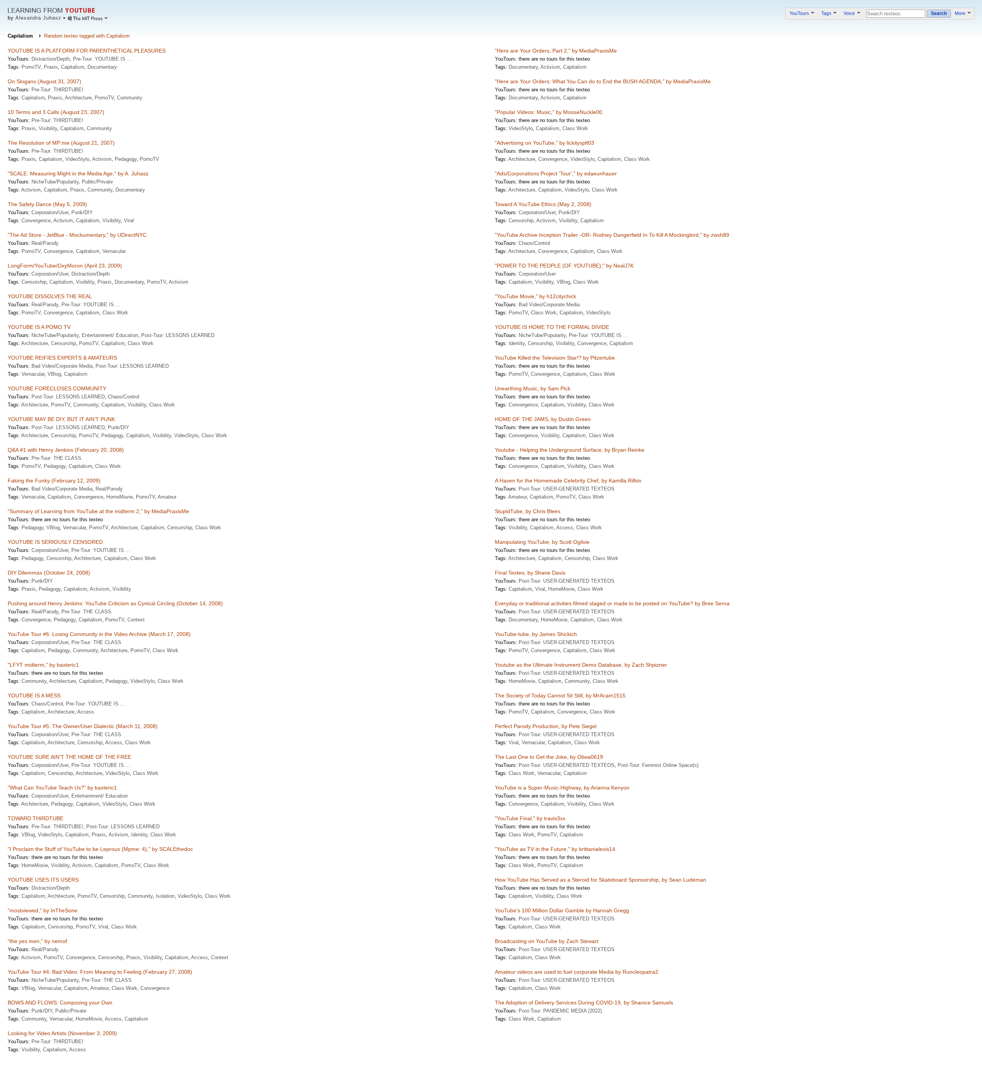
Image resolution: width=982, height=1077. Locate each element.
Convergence (552, 159)
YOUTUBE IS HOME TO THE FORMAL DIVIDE (552, 327)
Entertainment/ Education (110, 335)
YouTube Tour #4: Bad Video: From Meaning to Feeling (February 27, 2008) (100, 972)
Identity (517, 343)
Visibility (48, 128)
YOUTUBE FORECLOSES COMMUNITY (57, 388)
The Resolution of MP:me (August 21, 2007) (61, 143)
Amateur (167, 497)
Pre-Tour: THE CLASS (56, 458)
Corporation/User (49, 212)
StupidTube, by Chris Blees (527, 511)
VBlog (563, 282)
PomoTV (31, 67)
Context (136, 620)
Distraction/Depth (50, 59)
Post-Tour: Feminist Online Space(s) (658, 765)
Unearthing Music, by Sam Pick (532, 388)
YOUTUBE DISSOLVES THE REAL (50, 296)
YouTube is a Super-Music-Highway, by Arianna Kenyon (562, 788)
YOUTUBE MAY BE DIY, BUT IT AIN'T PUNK (61, 419)
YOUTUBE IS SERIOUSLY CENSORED (55, 542)
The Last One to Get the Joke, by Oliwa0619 (549, 757)
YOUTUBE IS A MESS (34, 695)
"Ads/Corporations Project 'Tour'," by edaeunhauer (556, 173)
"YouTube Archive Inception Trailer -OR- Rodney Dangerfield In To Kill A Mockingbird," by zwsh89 (612, 235)
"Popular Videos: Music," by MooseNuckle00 (548, 112)
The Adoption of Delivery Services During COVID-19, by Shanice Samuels (584, 1002)
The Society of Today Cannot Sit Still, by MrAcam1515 (560, 695)
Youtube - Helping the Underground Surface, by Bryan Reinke (569, 450)
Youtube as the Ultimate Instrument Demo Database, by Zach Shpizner (581, 665)
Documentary (102, 67)
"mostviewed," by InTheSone (42, 910)
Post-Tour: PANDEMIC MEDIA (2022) (560, 1011)
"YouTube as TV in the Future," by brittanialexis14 (555, 849)
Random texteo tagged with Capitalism (87, 36)
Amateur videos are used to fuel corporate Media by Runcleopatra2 (576, 972)
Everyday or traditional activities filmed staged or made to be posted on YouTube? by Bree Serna (612, 603)
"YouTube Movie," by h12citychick (535, 296)
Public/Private (97, 182)
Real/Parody (45, 243)
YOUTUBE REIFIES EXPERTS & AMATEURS (62, 358)
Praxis (51, 67)
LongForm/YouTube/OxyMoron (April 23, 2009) (65, 266)
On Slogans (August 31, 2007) (44, 81)
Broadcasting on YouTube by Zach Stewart (546, 941)
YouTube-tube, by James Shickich (536, 634)
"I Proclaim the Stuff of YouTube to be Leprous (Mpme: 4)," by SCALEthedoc (100, 849)
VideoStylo (521, 128)
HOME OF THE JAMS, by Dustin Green (543, 419)
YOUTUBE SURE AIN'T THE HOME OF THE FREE (69, 757)
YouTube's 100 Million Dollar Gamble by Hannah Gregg (562, 910)
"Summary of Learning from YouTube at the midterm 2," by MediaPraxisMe (98, 511)
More (961, 13)
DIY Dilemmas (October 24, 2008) (49, 573)
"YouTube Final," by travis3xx (530, 818)
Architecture (78, 98)
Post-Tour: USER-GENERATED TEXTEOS (567, 489)
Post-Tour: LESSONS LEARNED (177, 335)
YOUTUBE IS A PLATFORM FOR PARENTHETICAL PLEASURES (87, 51)
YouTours (799, 13)
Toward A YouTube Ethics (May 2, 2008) (543, 204)
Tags (826, 13)
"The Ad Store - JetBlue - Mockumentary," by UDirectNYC (77, 235)
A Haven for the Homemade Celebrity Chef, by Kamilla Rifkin (568, 480)
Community (129, 98)
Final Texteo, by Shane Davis (530, 573)
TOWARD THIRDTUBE (35, 818)
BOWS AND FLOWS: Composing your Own (60, 1002)
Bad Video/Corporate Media (549, 304)
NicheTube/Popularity (55, 182)
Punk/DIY (82, 212)
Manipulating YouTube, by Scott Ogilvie (542, 542)
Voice (850, 13)
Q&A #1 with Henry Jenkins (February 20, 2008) (66, 450)
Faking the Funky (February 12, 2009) (54, 480)
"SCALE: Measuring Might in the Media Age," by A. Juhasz (78, 173)
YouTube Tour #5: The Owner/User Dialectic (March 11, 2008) (83, 726)
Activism (550, 67)
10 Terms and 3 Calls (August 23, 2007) (56, 112)
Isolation (165, 896)
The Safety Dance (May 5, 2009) (47, 204)
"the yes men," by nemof (37, 941)
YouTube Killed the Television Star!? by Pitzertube (555, 358)
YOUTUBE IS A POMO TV (39, 327)
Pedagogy (126, 159)
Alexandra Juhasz (38, 18)
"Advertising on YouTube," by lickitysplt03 (544, 143)
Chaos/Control (534, 243)
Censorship (521, 220)
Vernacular (114, 251)
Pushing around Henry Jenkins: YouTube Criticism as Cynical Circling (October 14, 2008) (115, 603)
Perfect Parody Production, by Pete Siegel (545, 726)
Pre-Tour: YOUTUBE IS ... (102, 59)
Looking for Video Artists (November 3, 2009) (62, 1033)
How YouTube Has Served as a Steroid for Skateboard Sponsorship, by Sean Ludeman (600, 880)
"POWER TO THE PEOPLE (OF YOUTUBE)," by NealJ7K (564, 266)
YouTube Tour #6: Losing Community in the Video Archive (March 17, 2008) (99, 634)
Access (564, 527)
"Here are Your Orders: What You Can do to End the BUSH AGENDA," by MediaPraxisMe (603, 81)
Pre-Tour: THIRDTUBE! (57, 90)
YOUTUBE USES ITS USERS (43, 880)
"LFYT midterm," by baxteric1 (43, 665)
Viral (129, 220)
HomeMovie (119, 497)
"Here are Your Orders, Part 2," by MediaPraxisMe (556, 51)
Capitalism (72, 67)
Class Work (575, 128)
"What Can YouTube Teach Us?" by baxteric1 (62, 788)
